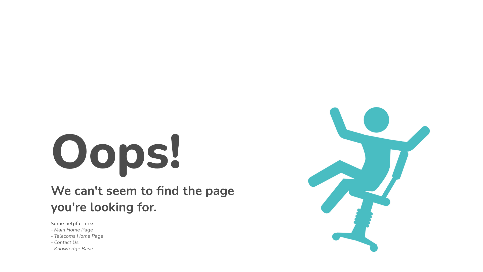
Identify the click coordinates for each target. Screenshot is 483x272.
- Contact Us (65, 242)
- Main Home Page (72, 229)
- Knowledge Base (72, 248)
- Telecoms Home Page (77, 236)
